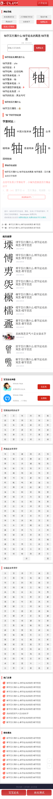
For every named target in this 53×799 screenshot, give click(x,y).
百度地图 (26, 787)
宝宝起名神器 (9, 379)
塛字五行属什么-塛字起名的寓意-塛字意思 (31, 244)
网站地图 (19, 787)
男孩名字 (9, 22)
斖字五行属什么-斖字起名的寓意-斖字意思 (31, 322)
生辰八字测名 (9, 27)
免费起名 (44, 22)
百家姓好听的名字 (11, 410)
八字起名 (42, 3)
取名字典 (44, 17)
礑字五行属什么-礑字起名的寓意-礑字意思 (24, 738)
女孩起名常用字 (10, 568)
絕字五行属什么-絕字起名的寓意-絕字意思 (24, 760)
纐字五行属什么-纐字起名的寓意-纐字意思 (24, 764)
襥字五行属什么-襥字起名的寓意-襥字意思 (24, 747)
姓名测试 (39, 792)
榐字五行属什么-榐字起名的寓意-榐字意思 (31, 296)
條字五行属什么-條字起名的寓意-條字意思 (24, 224)
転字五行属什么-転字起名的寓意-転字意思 (24, 773)
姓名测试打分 (9, 17)
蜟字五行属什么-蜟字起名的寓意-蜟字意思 (24, 751)
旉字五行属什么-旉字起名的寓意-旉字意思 (31, 270)
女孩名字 (26, 22)
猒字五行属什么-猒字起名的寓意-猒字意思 (24, 228)
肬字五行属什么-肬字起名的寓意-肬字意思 (31, 348)
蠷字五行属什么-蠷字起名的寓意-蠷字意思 (24, 755)
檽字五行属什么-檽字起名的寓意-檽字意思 (31, 309)
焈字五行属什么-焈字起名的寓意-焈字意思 (31, 283)
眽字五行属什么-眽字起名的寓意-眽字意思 (31, 361)
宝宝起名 (14, 792)
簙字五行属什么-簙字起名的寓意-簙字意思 (24, 769)
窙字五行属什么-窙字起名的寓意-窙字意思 (24, 742)
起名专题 (34, 787)
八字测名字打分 (27, 17)
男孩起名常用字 (10, 449)
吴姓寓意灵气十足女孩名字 (31, 333)
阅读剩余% (27, 197)
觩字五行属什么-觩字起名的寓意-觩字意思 (24, 777)
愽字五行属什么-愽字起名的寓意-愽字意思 (31, 257)
